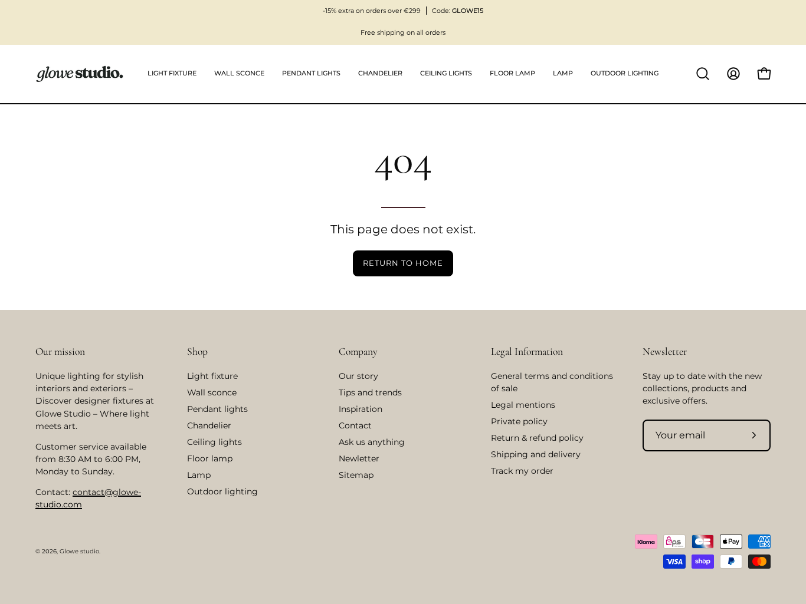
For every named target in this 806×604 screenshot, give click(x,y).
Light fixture (212, 376)
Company (358, 351)
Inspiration (360, 409)
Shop (197, 351)
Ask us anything (372, 442)
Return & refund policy (537, 438)
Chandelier (209, 425)
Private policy (519, 421)
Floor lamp (209, 458)
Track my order (522, 471)
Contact (355, 425)
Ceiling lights (214, 442)
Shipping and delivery (536, 454)
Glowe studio (79, 551)
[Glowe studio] (79, 74)
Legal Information (527, 351)
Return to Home (403, 263)
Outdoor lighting (222, 491)
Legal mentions (523, 405)
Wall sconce (212, 392)
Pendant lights (217, 409)
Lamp (199, 475)
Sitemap (356, 475)
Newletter (359, 458)
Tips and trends (370, 392)
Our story (358, 376)
